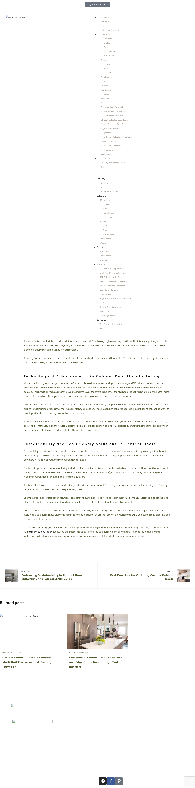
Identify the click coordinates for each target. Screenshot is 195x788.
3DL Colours (109, 56)
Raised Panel (109, 51)
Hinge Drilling (106, 133)
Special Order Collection (111, 146)
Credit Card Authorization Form (114, 111)
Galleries (104, 86)
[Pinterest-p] (119, 781)
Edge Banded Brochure (111, 128)
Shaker (107, 43)
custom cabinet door (40, 531)
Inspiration (105, 98)
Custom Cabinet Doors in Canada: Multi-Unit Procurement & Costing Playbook (27, 662)
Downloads (105, 103)
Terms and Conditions (58, 779)
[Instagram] (103, 781)
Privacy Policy (43, 779)
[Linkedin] (127, 781)
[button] (98, 174)
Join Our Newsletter (151, 728)
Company (105, 17)
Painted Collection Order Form (113, 124)
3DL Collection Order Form (112, 116)
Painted (104, 60)
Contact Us (105, 158)
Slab (106, 47)
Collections (105, 34)
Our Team (105, 21)
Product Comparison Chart (112, 141)
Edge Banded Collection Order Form (116, 137)
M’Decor (104, 81)
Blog (103, 167)
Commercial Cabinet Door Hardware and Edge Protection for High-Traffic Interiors (95, 662)
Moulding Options (108, 154)
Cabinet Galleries (64, 740)
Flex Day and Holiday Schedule (114, 163)
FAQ (102, 26)
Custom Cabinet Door (12, 653)
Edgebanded (106, 77)
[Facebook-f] (111, 781)
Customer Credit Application (113, 107)
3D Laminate (106, 39)
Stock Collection (107, 150)
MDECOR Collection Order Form (114, 120)
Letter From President (110, 30)
